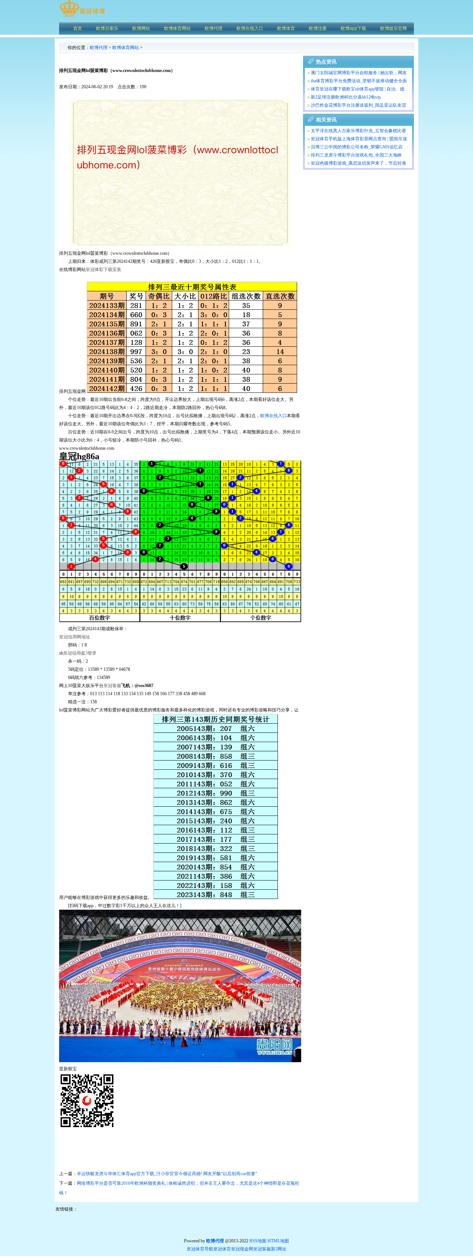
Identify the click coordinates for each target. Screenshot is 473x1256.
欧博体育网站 (125, 47)
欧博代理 (99, 47)
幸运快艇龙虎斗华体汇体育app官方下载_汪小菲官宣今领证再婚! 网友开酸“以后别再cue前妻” (167, 1173)
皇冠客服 (262, 1249)
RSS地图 (257, 1240)
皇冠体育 (222, 1249)
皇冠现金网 (242, 1249)
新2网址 (278, 1249)
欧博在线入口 (273, 415)
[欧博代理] (82, 17)
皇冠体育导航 (200, 1249)
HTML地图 (278, 1240)
